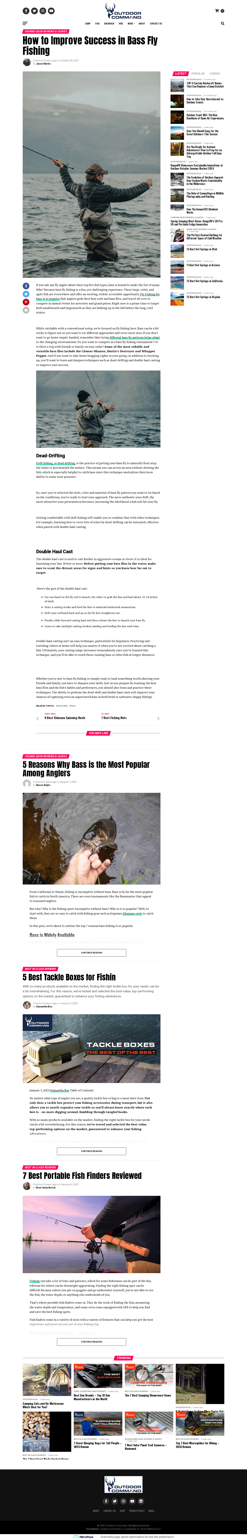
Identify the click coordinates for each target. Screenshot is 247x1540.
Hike (121, 23)
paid (73, 706)
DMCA (151, 1511)
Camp (88, 23)
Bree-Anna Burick (46, 1187)
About (142, 23)
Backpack (109, 23)
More (130, 23)
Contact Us (156, 23)
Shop (122, 1511)
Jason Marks (43, 63)
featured (62, 706)
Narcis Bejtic (43, 785)
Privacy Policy (137, 1511)
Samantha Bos (44, 1006)
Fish (97, 23)
